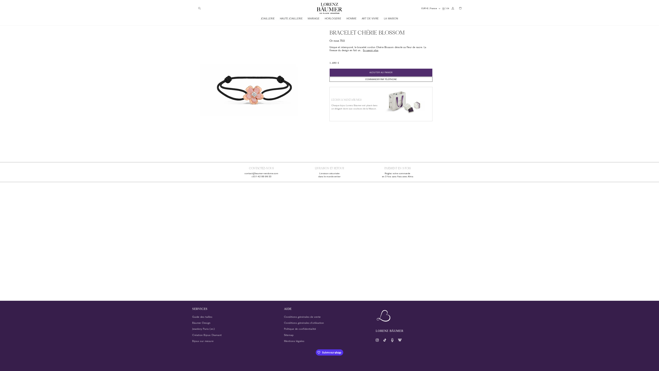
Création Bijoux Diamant (207, 335)
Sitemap (289, 335)
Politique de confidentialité (300, 328)
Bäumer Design (201, 322)
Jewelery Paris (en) (203, 328)
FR (443, 8)
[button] (199, 8)
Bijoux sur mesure (202, 341)
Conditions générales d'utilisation (304, 322)
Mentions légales (294, 341)
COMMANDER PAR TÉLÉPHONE (381, 79)
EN (448, 8)
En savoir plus (370, 50)
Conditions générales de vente (302, 316)
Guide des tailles (202, 316)
